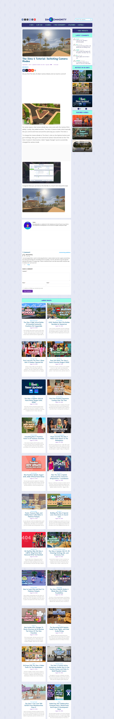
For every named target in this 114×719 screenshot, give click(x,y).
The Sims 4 (25, 67)
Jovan (48, 64)
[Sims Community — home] (55, 19)
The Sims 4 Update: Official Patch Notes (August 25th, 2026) (34, 400)
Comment (24, 271)
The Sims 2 (59, 511)
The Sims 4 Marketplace (59, 435)
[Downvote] (25, 264)
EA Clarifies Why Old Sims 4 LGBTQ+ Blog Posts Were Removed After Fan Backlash (33, 553)
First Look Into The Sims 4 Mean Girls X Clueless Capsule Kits (33, 361)
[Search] (90, 20)
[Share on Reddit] (32, 70)
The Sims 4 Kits (33, 358)
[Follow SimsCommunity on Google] (35, 70)
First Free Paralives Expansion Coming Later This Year (59, 399)
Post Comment (27, 291)
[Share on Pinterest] (29, 70)
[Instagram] (25, 19)
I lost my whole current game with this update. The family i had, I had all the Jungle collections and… (83, 53)
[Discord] (30, 19)
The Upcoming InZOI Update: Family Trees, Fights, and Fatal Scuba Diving (59, 629)
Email (48, 282)
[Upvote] (23, 264)
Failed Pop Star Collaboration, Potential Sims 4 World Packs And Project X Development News (59, 706)
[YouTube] (35, 19)
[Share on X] (26, 70)
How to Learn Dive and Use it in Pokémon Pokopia (33, 590)
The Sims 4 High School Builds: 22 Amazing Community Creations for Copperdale (34, 324)
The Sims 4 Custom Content (59, 549)
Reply (28, 264)
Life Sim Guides (33, 435)
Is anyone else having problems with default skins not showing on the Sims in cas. (83, 47)
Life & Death (59, 587)
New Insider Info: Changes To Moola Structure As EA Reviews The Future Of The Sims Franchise (34, 630)
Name (24, 282)
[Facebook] (22, 19)
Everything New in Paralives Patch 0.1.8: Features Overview (34, 437)
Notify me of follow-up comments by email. (33, 288)
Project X (34, 625)
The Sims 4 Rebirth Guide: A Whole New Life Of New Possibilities (59, 591)
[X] (27, 19)
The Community (33, 702)
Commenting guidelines (64, 252)
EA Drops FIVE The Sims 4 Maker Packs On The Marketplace (33, 666)
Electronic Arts (34, 549)
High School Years (34, 320)
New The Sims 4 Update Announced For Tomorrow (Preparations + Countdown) (59, 476)
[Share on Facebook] (23, 70)
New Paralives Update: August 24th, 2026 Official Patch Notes (33, 476)
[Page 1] (80, 108)
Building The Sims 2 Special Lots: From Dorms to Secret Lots (59, 515)
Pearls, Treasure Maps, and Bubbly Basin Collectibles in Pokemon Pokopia (34, 515)
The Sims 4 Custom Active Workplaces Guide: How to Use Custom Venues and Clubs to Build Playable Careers (59, 668)
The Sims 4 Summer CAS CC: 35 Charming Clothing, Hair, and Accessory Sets (59, 553)
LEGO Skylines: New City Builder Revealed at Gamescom (59, 323)
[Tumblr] (32, 19)
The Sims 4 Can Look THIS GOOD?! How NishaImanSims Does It (33, 705)
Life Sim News (59, 320)
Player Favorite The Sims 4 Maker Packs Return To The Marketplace (59, 438)
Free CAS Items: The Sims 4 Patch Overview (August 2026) (59, 361)
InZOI (59, 625)
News (34, 397)
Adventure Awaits (59, 663)
